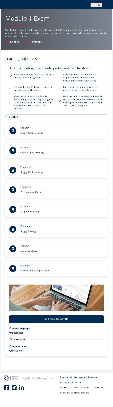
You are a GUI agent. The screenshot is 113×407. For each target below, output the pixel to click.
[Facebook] (7, 388)
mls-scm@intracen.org (77, 392)
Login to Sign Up (58, 319)
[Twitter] (14, 388)
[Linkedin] (21, 388)
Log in (96, 4)
